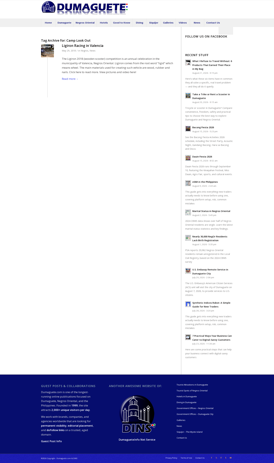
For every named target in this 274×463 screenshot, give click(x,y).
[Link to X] (216, 457)
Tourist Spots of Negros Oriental (192, 390)
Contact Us (182, 437)
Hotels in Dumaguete (187, 396)
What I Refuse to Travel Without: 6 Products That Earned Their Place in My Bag (212, 65)
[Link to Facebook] (211, 457)
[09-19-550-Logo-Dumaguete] (84, 9)
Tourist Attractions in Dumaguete (192, 384)
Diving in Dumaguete (186, 402)
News (92, 50)
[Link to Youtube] (230, 457)
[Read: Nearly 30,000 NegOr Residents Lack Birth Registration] (188, 238)
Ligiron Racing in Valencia (82, 45)
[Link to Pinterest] (221, 457)
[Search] (226, 31)
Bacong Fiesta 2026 (203, 127)
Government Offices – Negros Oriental (195, 408)
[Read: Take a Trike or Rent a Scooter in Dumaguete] (188, 96)
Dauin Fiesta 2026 (202, 156)
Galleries (181, 420)
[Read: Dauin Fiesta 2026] (188, 158)
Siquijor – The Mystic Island (189, 431)
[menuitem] (48, 23)
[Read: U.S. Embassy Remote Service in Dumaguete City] (188, 271)
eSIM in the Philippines (205, 181)
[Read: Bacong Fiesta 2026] (188, 129)
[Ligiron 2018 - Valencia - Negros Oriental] (47, 50)
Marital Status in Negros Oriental (211, 211)
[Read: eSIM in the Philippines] (188, 183)
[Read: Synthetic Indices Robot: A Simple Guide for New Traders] (188, 304)
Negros (84, 50)
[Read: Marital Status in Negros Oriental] (188, 212)
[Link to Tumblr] (225, 457)
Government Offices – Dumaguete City (195, 414)
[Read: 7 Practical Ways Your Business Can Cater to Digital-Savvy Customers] (188, 337)
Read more (68, 79)
